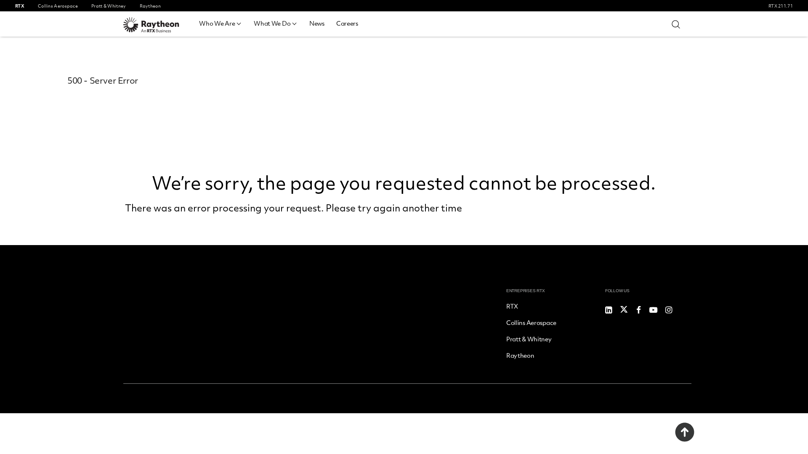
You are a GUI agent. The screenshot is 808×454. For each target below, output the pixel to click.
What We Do (272, 23)
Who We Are (217, 23)
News (316, 23)
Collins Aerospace (531, 322)
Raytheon (520, 355)
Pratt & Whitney (529, 339)
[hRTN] (157, 24)
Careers (347, 23)
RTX (512, 306)
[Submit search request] (676, 24)
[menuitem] (220, 22)
